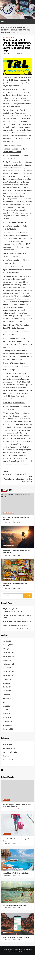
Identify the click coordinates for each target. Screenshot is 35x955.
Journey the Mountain (8, 37)
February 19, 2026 (16, 843)
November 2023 (8, 675)
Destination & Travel (10, 748)
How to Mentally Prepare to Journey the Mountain (16, 518)
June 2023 (6, 683)
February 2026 (8, 645)
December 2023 (8, 671)
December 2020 (8, 729)
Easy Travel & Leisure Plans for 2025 (15, 625)
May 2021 (6, 710)
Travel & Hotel (8, 760)
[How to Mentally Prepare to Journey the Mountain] (17, 504)
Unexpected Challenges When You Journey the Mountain (16, 551)
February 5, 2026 (16, 588)
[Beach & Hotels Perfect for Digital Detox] (17, 859)
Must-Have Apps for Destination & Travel (17, 629)
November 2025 (8, 656)
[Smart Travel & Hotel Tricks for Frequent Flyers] (17, 825)
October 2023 (7, 679)
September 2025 (8, 664)
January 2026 (7, 649)
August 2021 (7, 698)
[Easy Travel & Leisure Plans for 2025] (17, 892)
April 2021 (6, 714)
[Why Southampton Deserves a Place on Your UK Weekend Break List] (17, 791)
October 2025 (7, 660)
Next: (18, 478)
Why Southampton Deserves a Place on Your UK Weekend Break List (16, 610)
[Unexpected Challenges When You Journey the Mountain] (17, 537)
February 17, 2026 (16, 875)
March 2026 (7, 641)
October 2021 (7, 691)
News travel (7, 756)
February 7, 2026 (16, 555)
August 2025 (7, 668)
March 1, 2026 (16, 809)
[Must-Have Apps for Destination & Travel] (17, 924)
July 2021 (6, 702)
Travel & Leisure (8, 764)
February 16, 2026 (16, 907)
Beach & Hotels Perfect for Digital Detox (17, 621)
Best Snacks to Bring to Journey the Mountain (15, 584)
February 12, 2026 (16, 522)
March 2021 (7, 717)
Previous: (14, 472)
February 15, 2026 (16, 939)
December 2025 (8, 652)
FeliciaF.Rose (7, 54)
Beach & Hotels (8, 744)
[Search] (31, 21)
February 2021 (8, 721)
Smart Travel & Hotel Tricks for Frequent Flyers (17, 616)
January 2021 (7, 725)
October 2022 (7, 687)
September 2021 (8, 694)
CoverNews (13, 952)
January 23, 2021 (17, 54)
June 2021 (6, 706)
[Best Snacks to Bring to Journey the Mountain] (17, 570)
